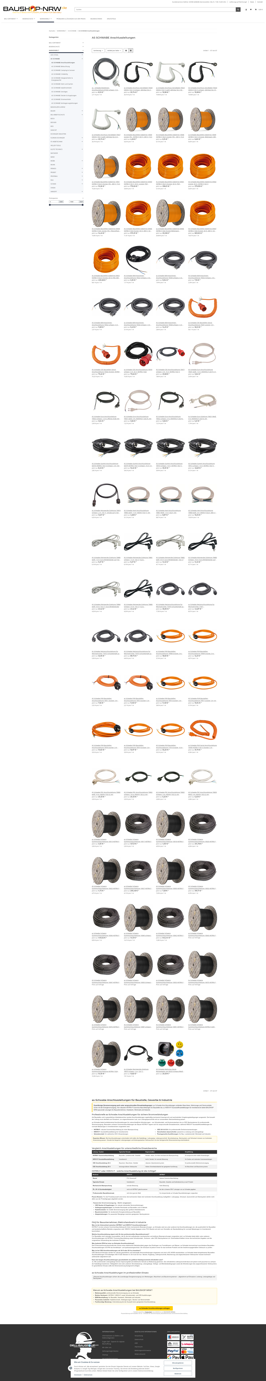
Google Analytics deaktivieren (117, 1378)
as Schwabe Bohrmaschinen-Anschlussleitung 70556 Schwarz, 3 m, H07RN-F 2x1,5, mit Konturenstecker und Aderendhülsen (138, 324)
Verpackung (139, 1336)
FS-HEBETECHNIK (56, 142)
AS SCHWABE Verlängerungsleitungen (64, 103)
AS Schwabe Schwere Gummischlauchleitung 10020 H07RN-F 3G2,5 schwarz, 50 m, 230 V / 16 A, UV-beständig (202, 840)
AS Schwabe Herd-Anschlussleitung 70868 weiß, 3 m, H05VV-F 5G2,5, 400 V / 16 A (202, 512)
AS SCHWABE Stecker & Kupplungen (63, 95)
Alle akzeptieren (178, 1363)
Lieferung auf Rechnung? (238, 2)
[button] (246, 9)
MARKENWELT (54, 50)
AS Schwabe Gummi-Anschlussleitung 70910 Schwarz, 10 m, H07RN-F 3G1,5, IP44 (169, 465)
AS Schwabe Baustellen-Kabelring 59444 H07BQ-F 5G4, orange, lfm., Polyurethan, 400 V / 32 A (106, 230)
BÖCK (53, 119)
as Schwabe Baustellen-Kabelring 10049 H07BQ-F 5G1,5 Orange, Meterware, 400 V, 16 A (202, 136)
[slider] (49, 204)
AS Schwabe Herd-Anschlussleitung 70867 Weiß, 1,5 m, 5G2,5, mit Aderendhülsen (168, 512)
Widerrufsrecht (140, 1354)
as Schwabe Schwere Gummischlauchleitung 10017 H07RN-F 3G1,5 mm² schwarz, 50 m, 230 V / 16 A (137, 840)
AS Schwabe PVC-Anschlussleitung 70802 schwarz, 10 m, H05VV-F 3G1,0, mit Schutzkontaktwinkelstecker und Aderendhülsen (138, 793)
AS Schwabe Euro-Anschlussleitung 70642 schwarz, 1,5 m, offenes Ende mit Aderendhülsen (105, 418)
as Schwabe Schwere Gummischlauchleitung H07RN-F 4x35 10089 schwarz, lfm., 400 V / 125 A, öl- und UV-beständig (201, 1026)
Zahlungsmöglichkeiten (110, 1351)
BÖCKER (53, 122)
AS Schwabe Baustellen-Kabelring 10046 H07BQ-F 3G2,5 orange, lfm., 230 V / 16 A (170, 136)
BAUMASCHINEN (96, 19)
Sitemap (105, 1355)
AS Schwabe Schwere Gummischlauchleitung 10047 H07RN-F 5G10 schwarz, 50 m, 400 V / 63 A (105, 981)
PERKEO (53, 168)
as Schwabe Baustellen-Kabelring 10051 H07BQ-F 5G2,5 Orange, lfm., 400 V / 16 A (106, 183)
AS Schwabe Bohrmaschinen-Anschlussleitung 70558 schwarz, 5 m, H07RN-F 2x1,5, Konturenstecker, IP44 (169, 324)
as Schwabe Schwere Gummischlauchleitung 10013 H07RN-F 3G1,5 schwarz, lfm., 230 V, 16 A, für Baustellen (105, 840)
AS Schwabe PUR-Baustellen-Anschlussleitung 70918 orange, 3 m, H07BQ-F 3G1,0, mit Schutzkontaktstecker (106, 746)
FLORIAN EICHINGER (58, 138)
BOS (52, 126)
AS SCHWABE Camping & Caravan (63, 70)
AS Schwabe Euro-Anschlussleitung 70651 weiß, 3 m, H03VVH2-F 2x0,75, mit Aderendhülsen (137, 418)
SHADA (53, 188)
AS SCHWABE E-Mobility (59, 74)
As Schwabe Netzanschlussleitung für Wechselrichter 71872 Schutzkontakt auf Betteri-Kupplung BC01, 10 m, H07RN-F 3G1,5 (106, 652)
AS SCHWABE (55, 59)
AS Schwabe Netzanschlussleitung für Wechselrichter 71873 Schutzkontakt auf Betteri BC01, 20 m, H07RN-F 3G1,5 (138, 652)
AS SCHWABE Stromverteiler (61, 99)
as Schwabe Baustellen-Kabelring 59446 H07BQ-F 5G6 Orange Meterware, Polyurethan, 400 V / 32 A (170, 230)
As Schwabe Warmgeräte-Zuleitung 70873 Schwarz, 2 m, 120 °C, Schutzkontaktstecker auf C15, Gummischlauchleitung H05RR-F (136, 1070)
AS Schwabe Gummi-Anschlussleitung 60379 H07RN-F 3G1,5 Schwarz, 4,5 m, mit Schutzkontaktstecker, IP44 (138, 465)
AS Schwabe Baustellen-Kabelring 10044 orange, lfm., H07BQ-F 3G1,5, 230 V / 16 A (138, 136)
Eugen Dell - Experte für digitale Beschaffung (113, 1343)
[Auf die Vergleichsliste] (111, 61)
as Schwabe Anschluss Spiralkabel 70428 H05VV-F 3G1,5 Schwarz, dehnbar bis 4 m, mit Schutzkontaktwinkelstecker (138, 89)
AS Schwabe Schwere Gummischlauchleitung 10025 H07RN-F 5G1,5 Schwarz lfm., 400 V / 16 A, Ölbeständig (105, 887)
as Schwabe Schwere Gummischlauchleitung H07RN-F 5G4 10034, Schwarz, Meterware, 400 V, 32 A (105, 1070)
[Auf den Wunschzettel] (117, 61)
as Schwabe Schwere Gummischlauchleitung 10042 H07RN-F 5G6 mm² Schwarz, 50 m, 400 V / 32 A (169, 934)
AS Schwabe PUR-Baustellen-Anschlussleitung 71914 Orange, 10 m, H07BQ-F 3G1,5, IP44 (169, 746)
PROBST (53, 172)
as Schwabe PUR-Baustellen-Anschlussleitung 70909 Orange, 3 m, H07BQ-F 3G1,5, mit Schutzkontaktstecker (202, 652)
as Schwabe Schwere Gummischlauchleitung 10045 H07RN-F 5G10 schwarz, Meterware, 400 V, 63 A (202, 934)
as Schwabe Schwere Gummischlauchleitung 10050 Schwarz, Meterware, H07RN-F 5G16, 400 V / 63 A (137, 981)
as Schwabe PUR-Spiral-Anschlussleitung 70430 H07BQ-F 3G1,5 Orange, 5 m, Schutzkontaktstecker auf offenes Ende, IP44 (202, 746)
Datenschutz (88, 1374)
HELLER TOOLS (56, 145)
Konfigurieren (178, 1368)
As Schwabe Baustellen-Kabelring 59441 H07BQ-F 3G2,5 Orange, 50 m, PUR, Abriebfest (170, 183)
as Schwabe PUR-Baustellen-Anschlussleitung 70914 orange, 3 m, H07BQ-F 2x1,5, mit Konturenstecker (169, 699)
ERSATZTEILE (111, 19)
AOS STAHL (54, 55)
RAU (52, 180)
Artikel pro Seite (113, 51)
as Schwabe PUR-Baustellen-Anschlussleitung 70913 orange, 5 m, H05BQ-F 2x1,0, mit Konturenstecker (136, 699)
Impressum (78, 1374)
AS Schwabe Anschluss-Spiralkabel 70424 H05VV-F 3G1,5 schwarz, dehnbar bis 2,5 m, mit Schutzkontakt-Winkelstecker (202, 89)
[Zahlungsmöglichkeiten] (173, 1337)
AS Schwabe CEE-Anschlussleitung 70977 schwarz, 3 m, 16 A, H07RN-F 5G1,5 (170, 371)
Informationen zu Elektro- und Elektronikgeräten (112, 1337)
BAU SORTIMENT (55, 43)
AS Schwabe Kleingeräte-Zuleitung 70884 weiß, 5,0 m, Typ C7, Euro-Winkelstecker (106, 605)
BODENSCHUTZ (54, 47)
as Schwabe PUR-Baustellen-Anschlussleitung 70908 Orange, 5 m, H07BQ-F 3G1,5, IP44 (169, 652)
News (252, 2)
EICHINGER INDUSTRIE (58, 134)
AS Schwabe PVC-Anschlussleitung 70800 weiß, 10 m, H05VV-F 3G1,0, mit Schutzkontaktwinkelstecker (106, 793)
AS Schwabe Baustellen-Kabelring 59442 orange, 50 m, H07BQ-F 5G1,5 (202, 183)
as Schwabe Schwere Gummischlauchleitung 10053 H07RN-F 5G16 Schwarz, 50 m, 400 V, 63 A (169, 981)
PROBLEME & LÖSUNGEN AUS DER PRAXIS (71, 19)
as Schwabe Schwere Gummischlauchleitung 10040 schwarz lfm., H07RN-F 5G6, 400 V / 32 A (137, 934)
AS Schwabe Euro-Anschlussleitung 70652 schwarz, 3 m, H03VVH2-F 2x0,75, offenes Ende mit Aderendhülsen (169, 418)
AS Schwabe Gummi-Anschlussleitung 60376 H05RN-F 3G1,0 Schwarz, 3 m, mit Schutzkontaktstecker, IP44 (105, 465)
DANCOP (54, 130)
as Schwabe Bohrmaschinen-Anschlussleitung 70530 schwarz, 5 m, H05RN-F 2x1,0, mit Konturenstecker (169, 277)
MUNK (53, 165)
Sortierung (97, 51)
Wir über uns (106, 1347)
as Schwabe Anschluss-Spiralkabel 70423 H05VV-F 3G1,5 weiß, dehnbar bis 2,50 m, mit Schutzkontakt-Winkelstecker (170, 89)
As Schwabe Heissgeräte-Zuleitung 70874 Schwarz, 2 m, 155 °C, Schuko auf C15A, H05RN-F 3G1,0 (106, 512)
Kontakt (260, 2)
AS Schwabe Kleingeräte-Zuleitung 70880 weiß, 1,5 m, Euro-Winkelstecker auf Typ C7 (106, 559)
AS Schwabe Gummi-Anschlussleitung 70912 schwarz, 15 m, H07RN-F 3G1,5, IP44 (201, 465)
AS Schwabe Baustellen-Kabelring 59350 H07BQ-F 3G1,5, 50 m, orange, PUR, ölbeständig (138, 183)
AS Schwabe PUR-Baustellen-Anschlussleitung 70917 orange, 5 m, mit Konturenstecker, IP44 (202, 699)
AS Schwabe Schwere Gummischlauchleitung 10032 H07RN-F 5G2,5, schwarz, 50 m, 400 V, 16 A (202, 887)
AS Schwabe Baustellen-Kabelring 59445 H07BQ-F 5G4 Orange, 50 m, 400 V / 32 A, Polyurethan (138, 230)
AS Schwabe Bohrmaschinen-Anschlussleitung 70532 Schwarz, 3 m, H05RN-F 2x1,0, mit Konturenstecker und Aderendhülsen (202, 277)
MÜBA (53, 161)
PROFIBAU (54, 176)
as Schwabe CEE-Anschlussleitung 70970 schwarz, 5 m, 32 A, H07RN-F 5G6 (138, 371)
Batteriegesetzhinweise (143, 1350)
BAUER (53, 111)
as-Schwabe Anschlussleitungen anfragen (154, 1308)
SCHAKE (53, 184)
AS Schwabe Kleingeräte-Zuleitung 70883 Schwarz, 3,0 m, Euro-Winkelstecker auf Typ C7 (202, 559)
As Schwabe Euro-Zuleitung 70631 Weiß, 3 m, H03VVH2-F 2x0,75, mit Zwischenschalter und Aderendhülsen (202, 418)
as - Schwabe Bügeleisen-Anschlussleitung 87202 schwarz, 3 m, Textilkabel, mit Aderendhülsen (105, 89)
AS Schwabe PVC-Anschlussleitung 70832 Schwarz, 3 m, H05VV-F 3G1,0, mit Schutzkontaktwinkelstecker (170, 793)
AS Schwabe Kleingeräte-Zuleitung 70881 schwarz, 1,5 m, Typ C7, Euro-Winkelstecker (138, 559)
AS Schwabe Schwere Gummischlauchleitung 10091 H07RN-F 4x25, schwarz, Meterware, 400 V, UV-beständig (169, 1026)
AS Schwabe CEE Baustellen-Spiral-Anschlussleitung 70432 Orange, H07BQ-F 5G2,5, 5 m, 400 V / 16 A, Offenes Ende (106, 371)
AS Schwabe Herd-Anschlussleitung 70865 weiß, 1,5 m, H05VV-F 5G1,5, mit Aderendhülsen (137, 512)
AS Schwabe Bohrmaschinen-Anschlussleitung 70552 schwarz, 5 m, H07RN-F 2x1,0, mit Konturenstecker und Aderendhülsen (106, 324)
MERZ (53, 157)
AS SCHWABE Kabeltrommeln (61, 88)
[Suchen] (238, 9)
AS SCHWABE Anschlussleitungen (63, 63)
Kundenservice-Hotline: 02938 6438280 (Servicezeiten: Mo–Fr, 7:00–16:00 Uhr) (199, 2)
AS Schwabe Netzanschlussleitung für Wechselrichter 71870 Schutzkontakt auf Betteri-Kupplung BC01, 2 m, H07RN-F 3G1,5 (170, 605)
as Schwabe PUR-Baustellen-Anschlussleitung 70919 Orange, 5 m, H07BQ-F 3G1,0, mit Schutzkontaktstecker (138, 746)
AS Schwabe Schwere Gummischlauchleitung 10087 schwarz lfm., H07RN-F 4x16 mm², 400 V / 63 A (137, 1026)
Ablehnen (177, 1374)
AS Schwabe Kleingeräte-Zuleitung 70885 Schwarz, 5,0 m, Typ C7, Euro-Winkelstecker (138, 605)
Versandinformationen (110, 1358)
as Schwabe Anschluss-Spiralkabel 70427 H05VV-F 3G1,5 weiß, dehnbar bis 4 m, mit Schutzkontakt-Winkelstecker (106, 136)
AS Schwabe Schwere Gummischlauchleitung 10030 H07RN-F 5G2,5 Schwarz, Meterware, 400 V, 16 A (169, 887)
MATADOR (54, 153)
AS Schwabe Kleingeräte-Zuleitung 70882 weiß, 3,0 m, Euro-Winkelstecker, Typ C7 (170, 559)
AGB (136, 1343)
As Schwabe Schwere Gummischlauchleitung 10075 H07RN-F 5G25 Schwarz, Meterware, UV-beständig (202, 981)
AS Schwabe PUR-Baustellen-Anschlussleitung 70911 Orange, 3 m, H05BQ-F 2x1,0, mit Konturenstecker (105, 699)
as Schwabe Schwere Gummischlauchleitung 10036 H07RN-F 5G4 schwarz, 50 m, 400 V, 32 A (105, 934)
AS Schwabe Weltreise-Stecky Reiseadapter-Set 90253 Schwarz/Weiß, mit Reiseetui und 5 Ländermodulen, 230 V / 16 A (170, 1070)
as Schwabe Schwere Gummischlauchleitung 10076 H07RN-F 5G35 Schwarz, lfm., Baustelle (105, 1026)
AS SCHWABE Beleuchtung (60, 66)
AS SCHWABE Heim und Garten (62, 84)
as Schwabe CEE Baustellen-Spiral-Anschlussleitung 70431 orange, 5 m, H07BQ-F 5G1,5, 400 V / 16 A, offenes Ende (201, 324)
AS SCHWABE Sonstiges (59, 92)
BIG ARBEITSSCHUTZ (58, 115)
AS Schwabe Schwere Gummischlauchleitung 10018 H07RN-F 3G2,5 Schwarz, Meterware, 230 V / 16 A (169, 840)
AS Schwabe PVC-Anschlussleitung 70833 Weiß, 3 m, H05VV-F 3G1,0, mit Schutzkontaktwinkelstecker (202, 793)
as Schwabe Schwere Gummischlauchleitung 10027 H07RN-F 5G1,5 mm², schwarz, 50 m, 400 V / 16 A (137, 887)
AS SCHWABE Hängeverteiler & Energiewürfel (62, 79)
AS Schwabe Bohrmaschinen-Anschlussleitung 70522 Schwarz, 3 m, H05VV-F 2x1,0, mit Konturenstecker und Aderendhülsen (138, 277)
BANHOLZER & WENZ (58, 107)
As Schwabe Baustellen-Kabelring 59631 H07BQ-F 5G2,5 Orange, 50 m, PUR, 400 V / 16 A (106, 277)
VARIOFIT (54, 192)
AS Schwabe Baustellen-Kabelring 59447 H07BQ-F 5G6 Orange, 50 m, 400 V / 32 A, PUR (202, 230)
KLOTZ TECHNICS (56, 149)
